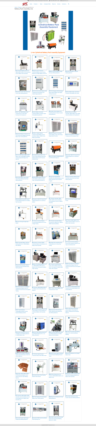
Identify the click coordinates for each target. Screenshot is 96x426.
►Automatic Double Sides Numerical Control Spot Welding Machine (23, 92)
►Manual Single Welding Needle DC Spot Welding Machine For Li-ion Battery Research (39, 334)
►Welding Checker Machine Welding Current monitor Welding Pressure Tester (56, 355)
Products (35, 4)
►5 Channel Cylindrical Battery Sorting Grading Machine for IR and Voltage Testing (39, 222)
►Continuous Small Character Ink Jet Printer (73, 200)
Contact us (64, 4)
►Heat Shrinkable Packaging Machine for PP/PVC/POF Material (56, 157)
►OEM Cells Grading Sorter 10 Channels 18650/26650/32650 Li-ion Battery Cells (56, 376)
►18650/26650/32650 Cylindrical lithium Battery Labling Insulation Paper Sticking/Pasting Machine (38, 179)
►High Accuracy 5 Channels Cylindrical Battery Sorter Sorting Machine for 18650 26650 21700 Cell (39, 72)
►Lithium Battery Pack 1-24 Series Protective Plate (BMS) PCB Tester (72, 92)
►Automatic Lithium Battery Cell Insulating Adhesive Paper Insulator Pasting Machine (56, 113)
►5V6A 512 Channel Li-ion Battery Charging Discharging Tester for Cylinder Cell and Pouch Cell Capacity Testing (73, 265)
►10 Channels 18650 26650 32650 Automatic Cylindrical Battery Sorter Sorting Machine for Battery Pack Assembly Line (23, 397)
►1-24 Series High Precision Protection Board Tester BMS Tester (39, 355)
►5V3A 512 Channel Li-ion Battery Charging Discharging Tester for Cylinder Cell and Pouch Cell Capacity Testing (23, 288)
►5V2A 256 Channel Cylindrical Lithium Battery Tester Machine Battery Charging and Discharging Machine (72, 310)
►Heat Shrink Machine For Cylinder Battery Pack (73, 354)
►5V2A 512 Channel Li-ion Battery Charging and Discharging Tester (72, 135)
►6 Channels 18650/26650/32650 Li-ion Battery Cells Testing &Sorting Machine (39, 289)
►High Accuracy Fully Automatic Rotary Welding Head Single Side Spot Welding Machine (55, 311)
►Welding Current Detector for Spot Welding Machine (56, 397)
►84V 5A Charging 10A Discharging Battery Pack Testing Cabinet (39, 397)
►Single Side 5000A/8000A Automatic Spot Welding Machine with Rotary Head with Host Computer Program (56, 178)
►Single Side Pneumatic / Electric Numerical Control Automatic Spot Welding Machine (22, 266)
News (41, 4)
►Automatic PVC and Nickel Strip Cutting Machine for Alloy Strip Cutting (55, 244)
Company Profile (47, 4)
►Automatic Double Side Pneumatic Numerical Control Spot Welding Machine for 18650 (56, 419)
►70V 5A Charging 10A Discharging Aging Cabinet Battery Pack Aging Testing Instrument (56, 92)
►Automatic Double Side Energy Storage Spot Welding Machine (22, 418)
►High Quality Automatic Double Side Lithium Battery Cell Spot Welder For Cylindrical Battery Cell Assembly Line (39, 311)
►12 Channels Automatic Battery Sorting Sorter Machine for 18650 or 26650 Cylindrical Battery (56, 222)
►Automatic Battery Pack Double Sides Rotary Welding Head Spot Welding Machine (22, 179)
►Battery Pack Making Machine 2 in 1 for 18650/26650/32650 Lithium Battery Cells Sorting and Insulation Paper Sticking (39, 266)
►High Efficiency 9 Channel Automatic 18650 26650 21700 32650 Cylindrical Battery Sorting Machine (73, 113)
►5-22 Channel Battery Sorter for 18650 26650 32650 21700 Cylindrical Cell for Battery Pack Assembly (23, 72)
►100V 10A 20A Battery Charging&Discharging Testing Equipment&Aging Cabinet (22, 311)
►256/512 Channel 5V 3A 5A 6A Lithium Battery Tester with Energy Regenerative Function (55, 135)
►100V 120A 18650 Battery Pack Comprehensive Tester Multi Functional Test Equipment (22, 113)
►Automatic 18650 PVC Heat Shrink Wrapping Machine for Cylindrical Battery (73, 156)
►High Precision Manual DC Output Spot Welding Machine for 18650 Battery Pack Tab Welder (56, 334)
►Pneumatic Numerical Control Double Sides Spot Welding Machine (73, 397)
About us (54, 4)
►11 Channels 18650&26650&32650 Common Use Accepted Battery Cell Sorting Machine (73, 288)
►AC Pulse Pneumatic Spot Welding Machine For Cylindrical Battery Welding (73, 333)
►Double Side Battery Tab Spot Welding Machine (72, 72)
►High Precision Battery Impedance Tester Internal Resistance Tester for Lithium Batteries (23, 355)
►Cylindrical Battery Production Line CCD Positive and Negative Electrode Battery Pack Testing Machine (23, 135)
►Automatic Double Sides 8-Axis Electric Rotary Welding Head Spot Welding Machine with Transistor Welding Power (39, 157)
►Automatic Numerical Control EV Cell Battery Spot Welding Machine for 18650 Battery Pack (22, 334)
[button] (37, 4)
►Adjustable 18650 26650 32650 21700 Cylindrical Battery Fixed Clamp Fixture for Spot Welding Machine (22, 375)
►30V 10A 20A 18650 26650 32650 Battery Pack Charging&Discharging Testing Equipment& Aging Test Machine (23, 157)
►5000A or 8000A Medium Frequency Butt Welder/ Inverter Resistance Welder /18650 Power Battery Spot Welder (38, 135)
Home (31, 4)
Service (58, 4)
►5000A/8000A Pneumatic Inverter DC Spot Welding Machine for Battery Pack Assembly (23, 200)
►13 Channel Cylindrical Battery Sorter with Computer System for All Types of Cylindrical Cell (73, 243)
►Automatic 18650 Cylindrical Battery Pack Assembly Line (39, 418)
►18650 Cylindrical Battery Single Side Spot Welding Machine (55, 72)
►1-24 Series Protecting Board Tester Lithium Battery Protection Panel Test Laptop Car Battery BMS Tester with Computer (56, 266)
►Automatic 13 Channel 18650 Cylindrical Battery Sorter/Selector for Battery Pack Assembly (39, 244)
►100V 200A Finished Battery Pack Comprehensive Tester (56, 289)
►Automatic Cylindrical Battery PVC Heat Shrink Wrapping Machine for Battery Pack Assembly (73, 375)
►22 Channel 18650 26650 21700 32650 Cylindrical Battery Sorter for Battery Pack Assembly (73, 222)
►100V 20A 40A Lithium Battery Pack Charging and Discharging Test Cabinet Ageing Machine (39, 92)
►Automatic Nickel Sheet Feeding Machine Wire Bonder (39, 376)
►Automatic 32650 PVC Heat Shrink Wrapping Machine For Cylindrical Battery (39, 200)
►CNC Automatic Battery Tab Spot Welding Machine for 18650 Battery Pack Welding (22, 244)
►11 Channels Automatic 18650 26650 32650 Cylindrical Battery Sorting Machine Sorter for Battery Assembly (56, 200)
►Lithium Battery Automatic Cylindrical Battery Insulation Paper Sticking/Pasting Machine (39, 113)
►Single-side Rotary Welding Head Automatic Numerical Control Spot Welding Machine (72, 178)
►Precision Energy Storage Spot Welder (22, 222)
